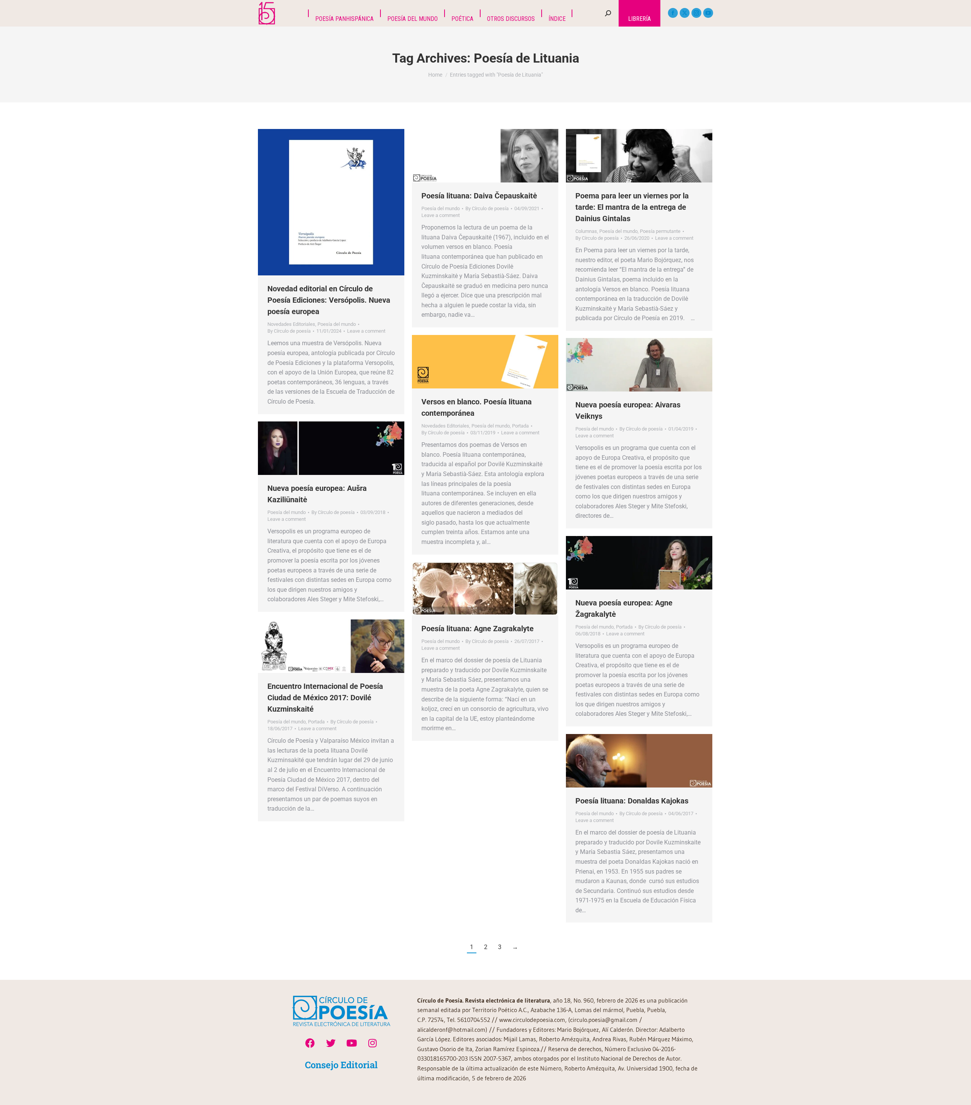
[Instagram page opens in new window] (696, 13)
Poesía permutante (660, 231)
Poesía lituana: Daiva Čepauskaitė (479, 195)
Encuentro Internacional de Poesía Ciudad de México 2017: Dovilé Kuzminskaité (325, 698)
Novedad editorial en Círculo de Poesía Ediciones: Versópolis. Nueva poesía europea (328, 300)
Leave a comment (366, 331)
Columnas (586, 231)
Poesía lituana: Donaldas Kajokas (631, 800)
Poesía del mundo (336, 324)
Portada (520, 426)
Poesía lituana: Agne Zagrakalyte (477, 628)
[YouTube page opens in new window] (708, 13)
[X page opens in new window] (685, 13)
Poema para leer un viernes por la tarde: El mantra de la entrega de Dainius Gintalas (632, 207)
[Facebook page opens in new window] (673, 13)
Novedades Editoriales (291, 324)
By (289, 331)
